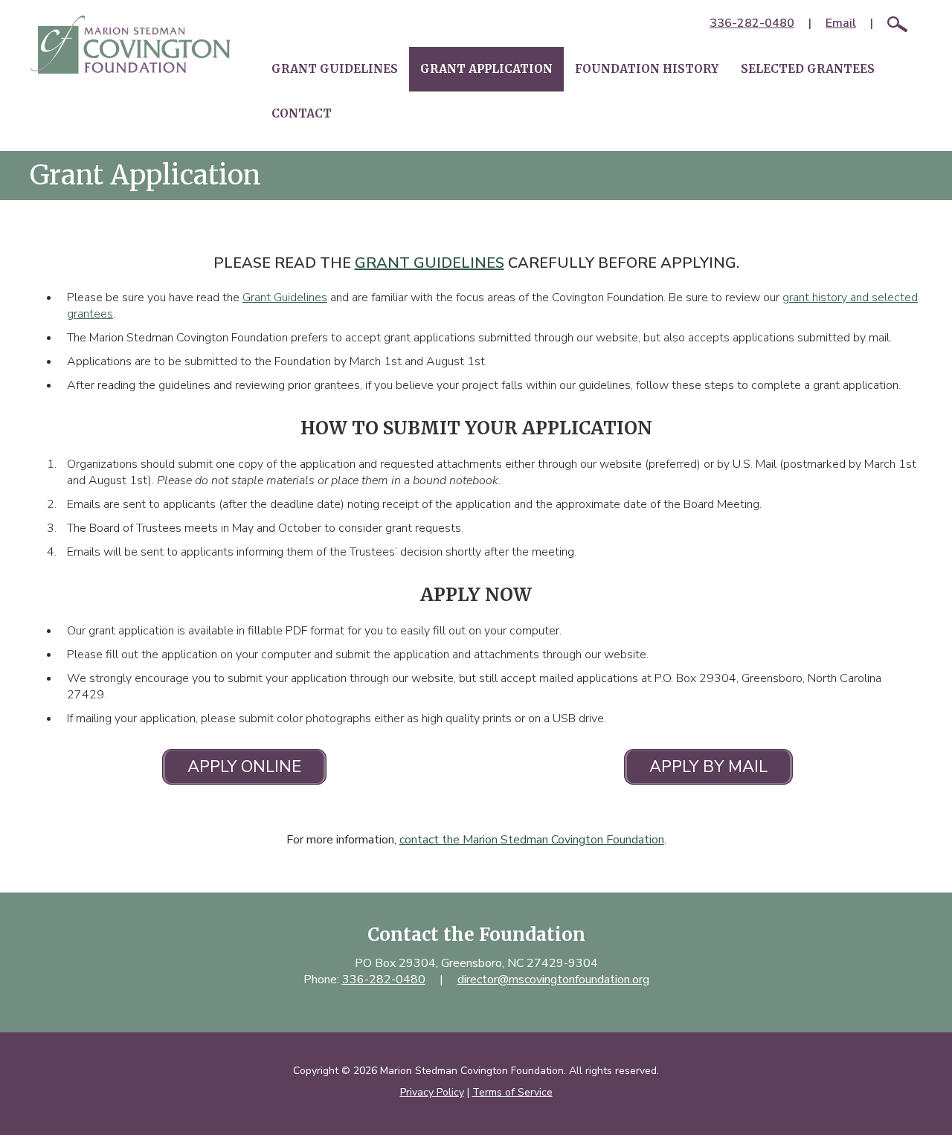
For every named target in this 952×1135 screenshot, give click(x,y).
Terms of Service (512, 1092)
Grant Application (486, 69)
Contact (301, 113)
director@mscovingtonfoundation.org (553, 979)
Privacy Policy (432, 1092)
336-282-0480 (752, 23)
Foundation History (646, 69)
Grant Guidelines (334, 69)
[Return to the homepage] (130, 44)
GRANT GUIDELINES (429, 263)
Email (841, 23)
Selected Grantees (808, 69)
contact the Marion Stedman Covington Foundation (531, 840)
